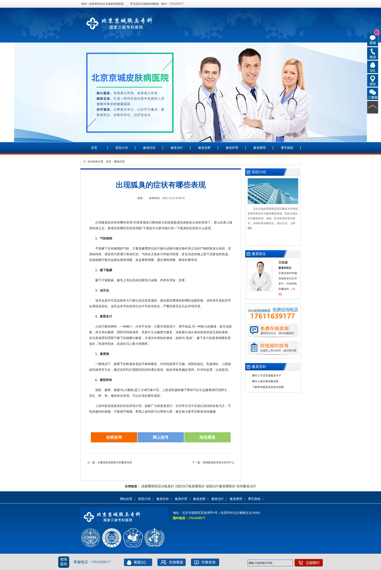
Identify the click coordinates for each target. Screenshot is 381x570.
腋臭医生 (259, 254)
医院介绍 (122, 147)
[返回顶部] (372, 107)
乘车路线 (287, 147)
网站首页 (126, 499)
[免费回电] (372, 53)
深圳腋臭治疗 (246, 486)
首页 (94, 147)
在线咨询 (114, 437)
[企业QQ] (372, 66)
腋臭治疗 (177, 147)
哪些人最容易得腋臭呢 (265, 381)
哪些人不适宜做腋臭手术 (266, 375)
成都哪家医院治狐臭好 (157, 486)
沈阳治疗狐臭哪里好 (190, 486)
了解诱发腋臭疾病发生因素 (268, 387)
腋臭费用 (259, 147)
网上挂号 (161, 437)
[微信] (372, 93)
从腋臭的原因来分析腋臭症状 (115, 462)
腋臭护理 (232, 147)
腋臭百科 (259, 367)
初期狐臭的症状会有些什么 (218, 462)
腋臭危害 (204, 147)
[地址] (372, 80)
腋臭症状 (149, 147)
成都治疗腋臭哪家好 (220, 486)
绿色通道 (207, 437)
